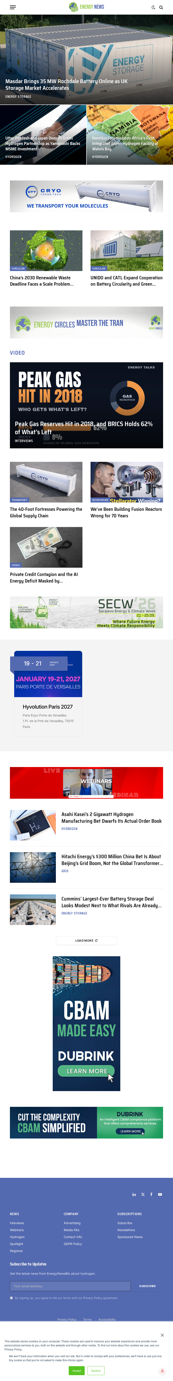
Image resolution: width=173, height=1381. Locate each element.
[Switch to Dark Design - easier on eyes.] (153, 7)
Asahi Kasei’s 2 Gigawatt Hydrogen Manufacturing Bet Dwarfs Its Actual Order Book (111, 818)
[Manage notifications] (162, 1371)
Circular (18, 268)
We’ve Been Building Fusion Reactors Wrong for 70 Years (126, 512)
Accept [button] (77, 1370)
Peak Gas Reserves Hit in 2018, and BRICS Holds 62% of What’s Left (84, 428)
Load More (84, 940)
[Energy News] (86, 7)
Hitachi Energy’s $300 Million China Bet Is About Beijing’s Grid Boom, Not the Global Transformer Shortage (111, 860)
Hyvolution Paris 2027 (48, 707)
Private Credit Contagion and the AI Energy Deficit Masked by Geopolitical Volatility (44, 577)
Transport (19, 500)
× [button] (162, 1333)
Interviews (24, 441)
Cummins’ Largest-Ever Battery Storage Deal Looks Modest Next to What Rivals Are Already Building (109, 902)
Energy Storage (18, 96)
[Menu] (13, 7)
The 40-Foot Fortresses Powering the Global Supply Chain (46, 512)
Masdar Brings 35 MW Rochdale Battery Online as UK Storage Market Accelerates (66, 84)
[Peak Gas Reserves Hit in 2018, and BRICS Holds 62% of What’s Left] (86, 405)
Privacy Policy (92, 1298)
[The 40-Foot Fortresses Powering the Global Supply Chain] (46, 482)
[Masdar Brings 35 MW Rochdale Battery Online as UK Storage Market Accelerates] (86, 60)
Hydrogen (13, 157)
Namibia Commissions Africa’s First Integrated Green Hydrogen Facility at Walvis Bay (125, 144)
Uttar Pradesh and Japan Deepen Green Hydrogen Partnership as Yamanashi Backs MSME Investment (42, 144)
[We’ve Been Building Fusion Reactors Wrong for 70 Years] (127, 482)
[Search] (160, 7)
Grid (64, 871)
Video (16, 565)
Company (71, 1214)
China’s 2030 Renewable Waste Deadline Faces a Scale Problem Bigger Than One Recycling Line (40, 281)
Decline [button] (96, 1370)
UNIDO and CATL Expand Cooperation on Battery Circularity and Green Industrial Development (127, 281)
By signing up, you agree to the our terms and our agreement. (66, 1298)
